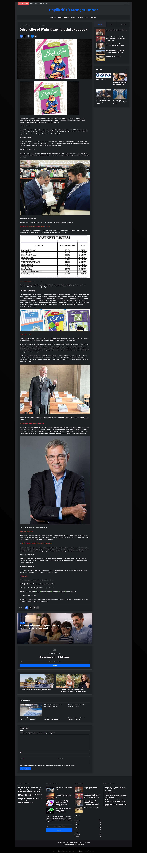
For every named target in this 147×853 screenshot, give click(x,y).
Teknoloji (80, 17)
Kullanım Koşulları (84, 851)
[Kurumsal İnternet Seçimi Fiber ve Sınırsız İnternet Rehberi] (120, 77)
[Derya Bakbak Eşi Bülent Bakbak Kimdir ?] (100, 32)
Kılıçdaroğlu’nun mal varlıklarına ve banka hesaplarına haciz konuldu (115, 44)
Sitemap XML (60, 842)
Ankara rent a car (101, 79)
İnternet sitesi (59, 758)
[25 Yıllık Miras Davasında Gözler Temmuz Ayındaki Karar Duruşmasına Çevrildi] (103, 93)
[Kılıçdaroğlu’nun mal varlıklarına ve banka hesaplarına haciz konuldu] (100, 46)
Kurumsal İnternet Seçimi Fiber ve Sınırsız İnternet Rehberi (120, 84)
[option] (54, 628)
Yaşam (87, 17)
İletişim (93, 17)
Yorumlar (123, 24)
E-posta (22, 758)
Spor (77, 832)
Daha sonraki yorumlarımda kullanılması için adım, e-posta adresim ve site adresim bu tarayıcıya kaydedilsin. (48, 765)
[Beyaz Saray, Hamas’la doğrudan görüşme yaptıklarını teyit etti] (100, 52)
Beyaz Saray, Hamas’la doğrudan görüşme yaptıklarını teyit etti (115, 51)
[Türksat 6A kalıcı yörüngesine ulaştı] (50, 789)
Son (111, 24)
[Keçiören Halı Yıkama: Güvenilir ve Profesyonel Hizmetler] (79, 710)
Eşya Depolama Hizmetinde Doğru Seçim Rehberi (40, 627)
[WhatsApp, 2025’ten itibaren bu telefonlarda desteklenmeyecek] (50, 811)
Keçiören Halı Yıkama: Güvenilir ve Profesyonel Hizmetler (77, 718)
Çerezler (74, 851)
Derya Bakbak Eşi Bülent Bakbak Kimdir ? (91, 788)
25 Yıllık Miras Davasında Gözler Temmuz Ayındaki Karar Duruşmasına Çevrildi (48, 3)
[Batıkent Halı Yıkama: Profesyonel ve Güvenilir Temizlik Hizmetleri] (31, 710)
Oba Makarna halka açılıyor (113, 56)
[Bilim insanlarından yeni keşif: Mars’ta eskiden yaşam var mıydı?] (50, 796)
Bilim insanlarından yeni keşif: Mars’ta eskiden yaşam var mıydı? (64, 795)
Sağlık (73, 17)
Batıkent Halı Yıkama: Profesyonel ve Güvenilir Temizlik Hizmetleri (30, 718)
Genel (22, 622)
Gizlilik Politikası (67, 851)
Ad (21, 752)
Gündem (78, 824)
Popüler (100, 24)
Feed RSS (76, 842)
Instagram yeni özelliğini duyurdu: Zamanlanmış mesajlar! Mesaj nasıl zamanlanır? (62, 803)
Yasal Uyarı (91, 851)
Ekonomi (66, 17)
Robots (71, 842)
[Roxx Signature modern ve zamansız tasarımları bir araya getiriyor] (55, 710)
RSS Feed (66, 842)
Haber (59, 17)
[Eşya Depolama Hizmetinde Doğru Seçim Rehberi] (120, 94)
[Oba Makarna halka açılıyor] (100, 58)
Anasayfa (53, 17)
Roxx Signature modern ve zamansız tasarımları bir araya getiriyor (54, 718)
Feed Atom (81, 842)
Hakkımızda (55, 851)
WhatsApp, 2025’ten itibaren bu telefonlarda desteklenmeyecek (64, 810)
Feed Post (87, 842)
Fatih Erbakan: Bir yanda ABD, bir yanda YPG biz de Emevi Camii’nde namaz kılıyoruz (115, 38)
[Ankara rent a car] (103, 75)
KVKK (78, 851)
